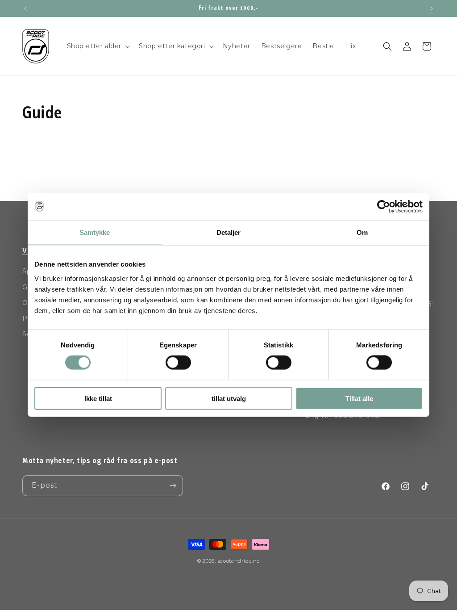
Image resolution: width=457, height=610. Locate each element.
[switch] (178, 362)
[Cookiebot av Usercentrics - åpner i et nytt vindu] (384, 206)
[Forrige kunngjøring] (25, 8)
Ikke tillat (98, 398)
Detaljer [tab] (228, 232)
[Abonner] (173, 485)
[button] (98, 46)
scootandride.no (239, 561)
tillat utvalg (229, 398)
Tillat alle (359, 398)
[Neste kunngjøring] (431, 8)
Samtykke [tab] (94, 232)
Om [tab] (362, 232)
